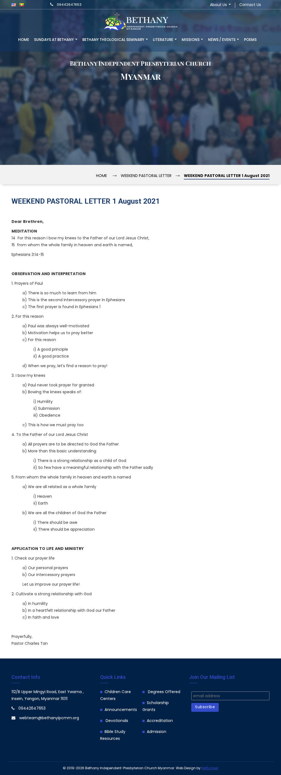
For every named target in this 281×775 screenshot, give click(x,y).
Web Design (186, 768)
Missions (191, 40)
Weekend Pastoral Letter (146, 176)
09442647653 (69, 4)
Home (23, 40)
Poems (250, 40)
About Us (219, 5)
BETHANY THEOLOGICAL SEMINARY (113, 40)
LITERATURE (163, 40)
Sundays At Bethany (54, 40)
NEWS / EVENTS (222, 40)
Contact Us (250, 5)
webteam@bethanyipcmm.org (49, 718)
